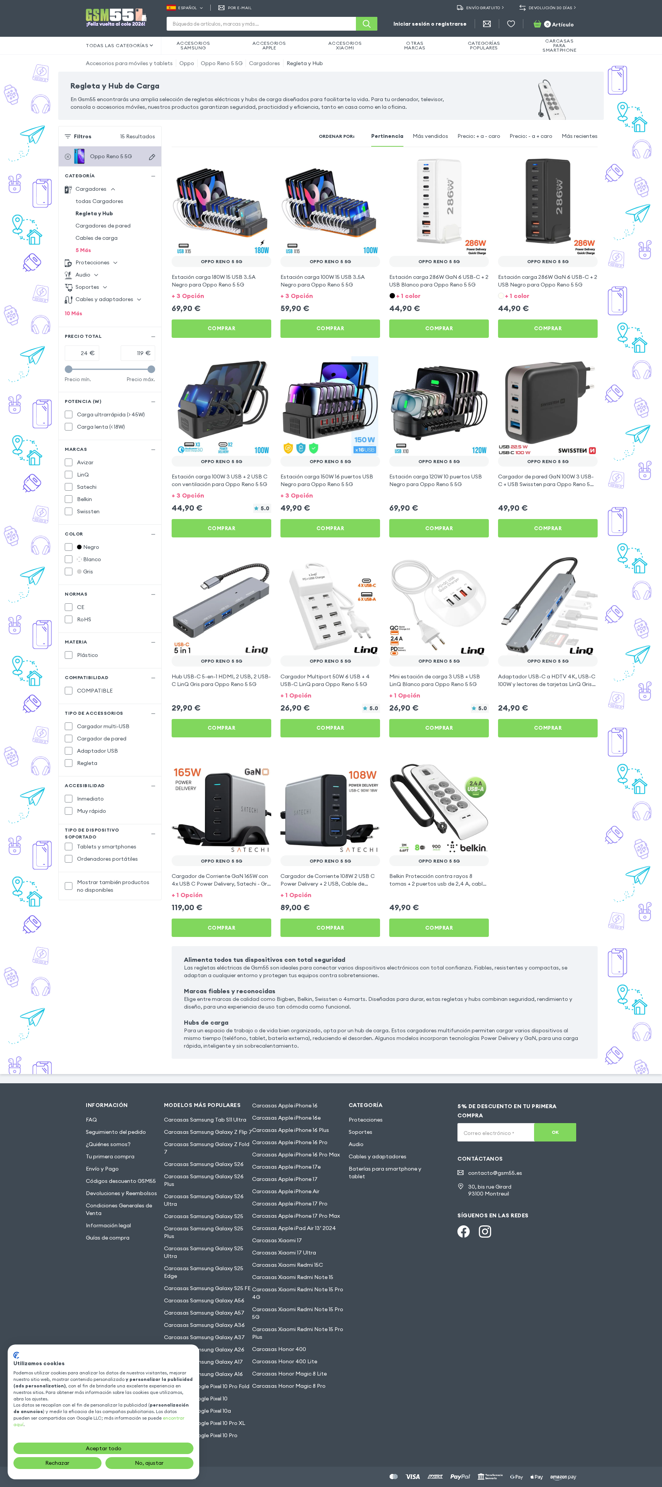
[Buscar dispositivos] (152, 157)
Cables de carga (96, 237)
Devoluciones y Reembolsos (121, 1193)
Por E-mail (240, 7)
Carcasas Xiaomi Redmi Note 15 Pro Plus (297, 1333)
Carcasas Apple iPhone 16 (285, 1105)
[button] (221, 295)
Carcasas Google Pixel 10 (196, 1398)
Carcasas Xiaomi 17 (277, 1240)
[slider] (68, 369)
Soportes (360, 1131)
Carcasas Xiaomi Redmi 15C (287, 1264)
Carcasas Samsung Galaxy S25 (203, 1216)
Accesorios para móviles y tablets (129, 63)
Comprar (222, 328)
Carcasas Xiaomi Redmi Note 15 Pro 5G (297, 1313)
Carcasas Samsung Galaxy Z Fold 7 (206, 1148)
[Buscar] (366, 24)
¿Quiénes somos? (108, 1144)
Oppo (186, 63)
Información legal (108, 1225)
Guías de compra (107, 1237)
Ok (555, 1132)
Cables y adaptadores (377, 1156)
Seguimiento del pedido (116, 1131)
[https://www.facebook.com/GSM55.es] (463, 1231)
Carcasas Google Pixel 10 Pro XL (204, 1423)
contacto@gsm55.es (495, 1172)
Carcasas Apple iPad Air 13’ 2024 (294, 1228)
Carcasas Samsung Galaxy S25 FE (207, 1288)
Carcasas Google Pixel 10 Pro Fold (206, 1386)
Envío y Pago (102, 1168)
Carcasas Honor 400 (279, 1349)
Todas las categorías (117, 45)
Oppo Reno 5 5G (222, 63)
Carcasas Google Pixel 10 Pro (201, 1435)
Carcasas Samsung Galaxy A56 (204, 1300)
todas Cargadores (99, 201)
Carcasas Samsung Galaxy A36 (204, 1325)
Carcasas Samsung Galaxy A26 (204, 1349)
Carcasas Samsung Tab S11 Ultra (205, 1119)
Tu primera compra (110, 1156)
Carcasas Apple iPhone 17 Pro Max (296, 1215)
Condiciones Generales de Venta (119, 1209)
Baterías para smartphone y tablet (385, 1172)
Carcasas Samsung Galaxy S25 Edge (203, 1272)
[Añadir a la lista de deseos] (260, 167)
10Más (73, 313)
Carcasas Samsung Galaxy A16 (203, 1374)
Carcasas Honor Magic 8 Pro (289, 1385)
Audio (356, 1144)
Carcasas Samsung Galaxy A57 (204, 1312)
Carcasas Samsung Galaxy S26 (204, 1164)
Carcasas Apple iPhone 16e (286, 1117)
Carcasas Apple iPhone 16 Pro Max (296, 1154)
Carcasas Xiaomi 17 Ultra (284, 1252)
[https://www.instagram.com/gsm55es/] (485, 1231)
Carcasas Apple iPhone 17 (285, 1179)
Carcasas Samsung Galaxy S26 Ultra (204, 1200)
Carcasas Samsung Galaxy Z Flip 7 (208, 1131)
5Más (83, 250)
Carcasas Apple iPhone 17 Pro (290, 1203)
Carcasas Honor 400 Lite (284, 1361)
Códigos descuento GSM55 (121, 1180)
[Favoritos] (511, 24)
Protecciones (366, 1119)
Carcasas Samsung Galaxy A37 (204, 1337)
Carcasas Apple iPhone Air (286, 1191)
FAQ (91, 1119)
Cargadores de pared (103, 225)
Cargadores (264, 63)
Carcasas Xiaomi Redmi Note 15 (292, 1277)
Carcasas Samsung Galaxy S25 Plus (203, 1232)
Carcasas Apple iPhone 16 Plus (290, 1130)
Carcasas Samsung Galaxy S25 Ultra (203, 1252)
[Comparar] (245, 167)
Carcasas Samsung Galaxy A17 (203, 1361)
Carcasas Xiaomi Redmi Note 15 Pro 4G (297, 1293)
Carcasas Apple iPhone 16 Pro (290, 1142)
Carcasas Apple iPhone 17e (286, 1166)
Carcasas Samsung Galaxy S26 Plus (204, 1180)
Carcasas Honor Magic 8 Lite (289, 1373)
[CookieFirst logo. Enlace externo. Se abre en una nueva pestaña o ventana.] (16, 1355)
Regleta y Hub (305, 63)
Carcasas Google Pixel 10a (197, 1410)
